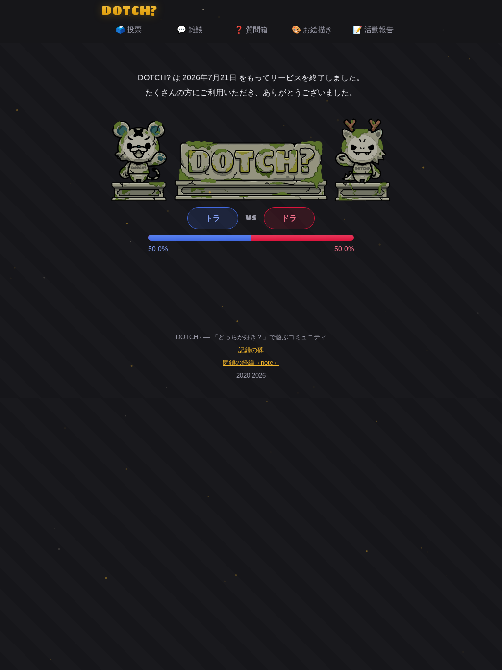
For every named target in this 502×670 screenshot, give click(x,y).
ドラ (289, 218)
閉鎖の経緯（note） (251, 362)
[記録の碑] (251, 170)
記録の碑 (251, 350)
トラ (212, 218)
